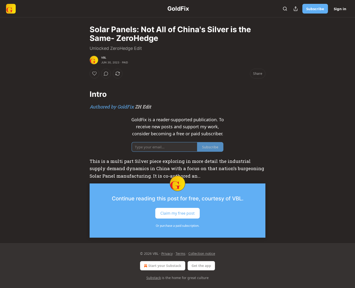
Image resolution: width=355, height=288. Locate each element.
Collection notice (201, 253)
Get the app (201, 265)
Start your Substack (164, 265)
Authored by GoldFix (112, 107)
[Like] (94, 73)
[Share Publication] (295, 9)
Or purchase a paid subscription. (177, 226)
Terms (180, 253)
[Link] (83, 94)
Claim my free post (177, 213)
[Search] (285, 9)
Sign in (340, 8)
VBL (103, 57)
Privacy (167, 253)
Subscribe (315, 8)
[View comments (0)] (106, 73)
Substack (153, 277)
